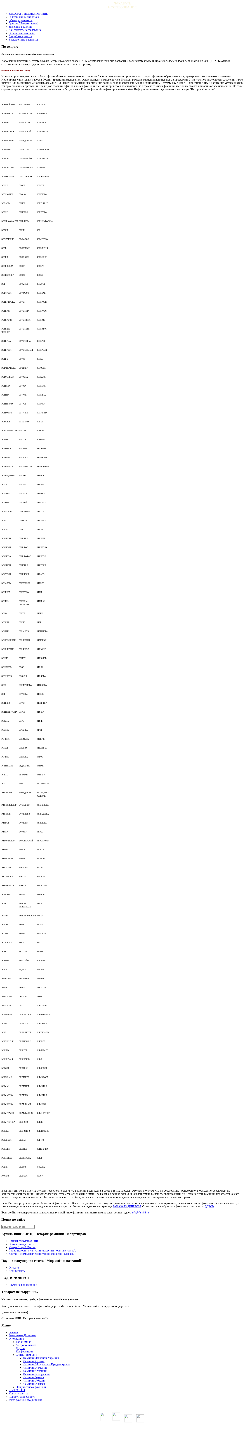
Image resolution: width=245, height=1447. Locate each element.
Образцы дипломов (20, 20)
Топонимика (23, 1341)
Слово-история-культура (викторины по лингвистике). (42, 1250)
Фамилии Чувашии (35, 1370)
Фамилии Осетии (33, 1361)
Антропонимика (26, 1345)
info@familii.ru (140, 1212)
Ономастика (16, 1338)
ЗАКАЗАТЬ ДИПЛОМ (127, 1206)
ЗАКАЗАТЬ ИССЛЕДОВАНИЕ (28, 13)
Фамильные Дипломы (22, 1335)
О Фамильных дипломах (24, 16)
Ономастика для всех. (22, 1244)
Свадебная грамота (20, 36)
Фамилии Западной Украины (41, 1357)
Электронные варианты (23, 39)
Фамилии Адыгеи (34, 1383)
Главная (13, 1332)
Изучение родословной (23, 1284)
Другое (20, 1348)
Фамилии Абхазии (34, 1380)
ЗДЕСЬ (209, 1206)
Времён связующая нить (23, 1240)
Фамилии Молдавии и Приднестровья (46, 1364)
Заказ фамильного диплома (25, 1399)
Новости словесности (22, 1396)
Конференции (24, 1351)
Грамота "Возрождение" (23, 23)
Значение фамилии (20, 26)
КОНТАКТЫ (17, 1390)
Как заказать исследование (25, 29)
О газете (14, 1267)
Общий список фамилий (31, 1387)
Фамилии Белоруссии (36, 1374)
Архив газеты (17, 1270)
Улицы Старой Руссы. (22, 1247)
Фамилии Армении (35, 1367)
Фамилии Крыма (33, 1377)
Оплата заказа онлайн (22, 33)
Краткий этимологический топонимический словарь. (41, 1253)
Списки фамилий (26, 1354)
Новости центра (18, 1393)
